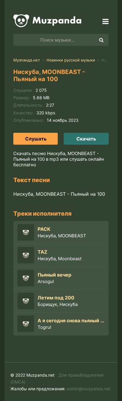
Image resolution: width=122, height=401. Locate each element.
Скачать (86, 139)
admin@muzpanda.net (88, 388)
